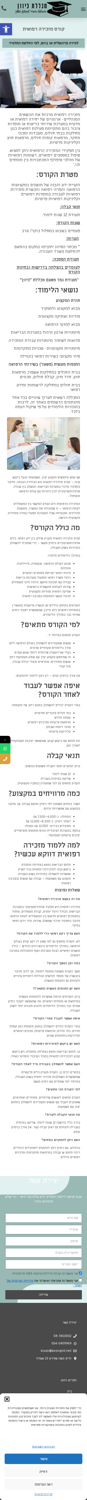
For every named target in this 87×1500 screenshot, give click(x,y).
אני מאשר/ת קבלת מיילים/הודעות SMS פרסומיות (45, 1273)
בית (69, 1391)
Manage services (43, 1447)
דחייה (43, 1471)
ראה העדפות (43, 1484)
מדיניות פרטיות (43, 1494)
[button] (6, 29)
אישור (44, 1459)
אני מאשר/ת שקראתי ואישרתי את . (44, 1283)
